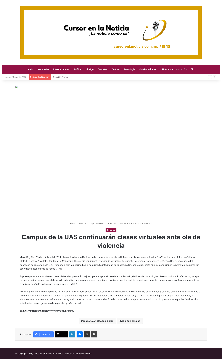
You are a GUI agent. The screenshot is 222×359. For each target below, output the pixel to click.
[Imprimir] (94, 334)
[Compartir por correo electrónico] (87, 334)
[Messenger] (80, 334)
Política (77, 69)
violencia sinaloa (130, 320)
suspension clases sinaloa (98, 320)
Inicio (30, 69)
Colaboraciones (147, 69)
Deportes (102, 69)
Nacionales (43, 69)
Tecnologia (129, 69)
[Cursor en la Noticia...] (111, 32)
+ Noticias (165, 69)
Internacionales (61, 69)
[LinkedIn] (72, 334)
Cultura (115, 69)
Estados (82, 223)
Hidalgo (90, 69)
